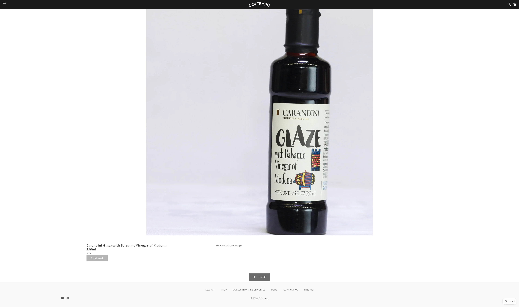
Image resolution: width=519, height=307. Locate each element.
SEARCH (210, 289)
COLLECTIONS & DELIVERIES (249, 289)
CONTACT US (291, 289)
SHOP (224, 289)
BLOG (274, 289)
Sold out (97, 258)
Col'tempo (263, 298)
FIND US (308, 289)
